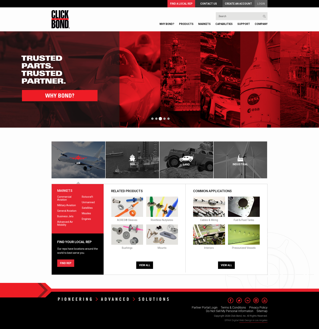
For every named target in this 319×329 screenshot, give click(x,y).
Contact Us (208, 3)
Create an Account (238, 3)
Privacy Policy (258, 307)
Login (261, 3)
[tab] (79, 159)
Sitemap (262, 311)
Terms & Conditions (233, 307)
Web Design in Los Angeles (253, 320)
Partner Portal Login (204, 307)
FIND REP (65, 263)
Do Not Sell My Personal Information (229, 311)
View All (144, 265)
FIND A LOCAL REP (181, 3)
